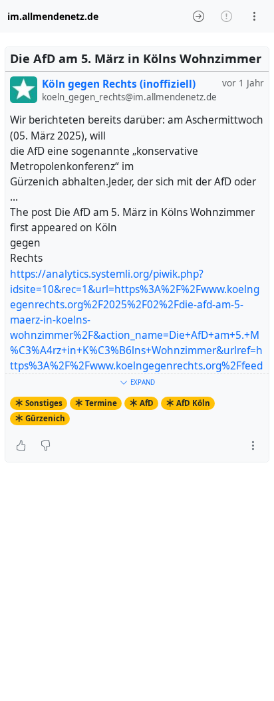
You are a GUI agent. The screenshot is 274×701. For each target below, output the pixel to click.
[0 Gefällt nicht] (46, 446)
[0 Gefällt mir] (21, 446)
